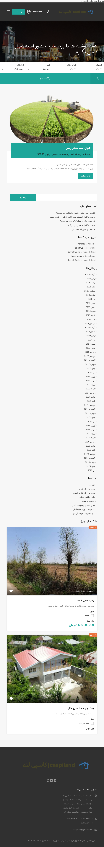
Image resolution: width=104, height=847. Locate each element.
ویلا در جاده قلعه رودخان (80, 708)
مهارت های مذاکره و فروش (84, 513)
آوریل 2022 (90, 376)
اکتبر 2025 (91, 287)
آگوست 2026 (89, 274)
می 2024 (91, 340)
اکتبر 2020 (91, 450)
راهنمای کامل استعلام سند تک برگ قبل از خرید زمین (72, 217)
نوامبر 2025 (90, 282)
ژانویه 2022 (90, 389)
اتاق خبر (92, 485)
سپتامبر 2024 (89, 323)
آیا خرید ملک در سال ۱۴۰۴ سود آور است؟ (77, 221)
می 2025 (91, 299)
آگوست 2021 (89, 409)
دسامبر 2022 (90, 352)
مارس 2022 (90, 380)
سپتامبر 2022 (89, 356)
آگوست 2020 (89, 458)
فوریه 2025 (90, 311)
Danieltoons (76, 256)
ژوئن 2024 (90, 335)
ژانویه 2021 (90, 437)
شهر (48, 65)
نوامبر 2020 (90, 446)
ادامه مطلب (85, 176)
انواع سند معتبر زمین (78, 148)
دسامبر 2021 (90, 393)
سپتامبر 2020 (89, 454)
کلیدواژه (99, 65)
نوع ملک (20, 65)
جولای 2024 (90, 331)
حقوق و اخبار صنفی (60, 154)
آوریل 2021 (90, 425)
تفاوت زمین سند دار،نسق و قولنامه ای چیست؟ (75, 213)
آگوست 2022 (89, 360)
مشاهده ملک (52, 581)
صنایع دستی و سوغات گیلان (83, 505)
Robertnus (78, 248)
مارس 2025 (90, 307)
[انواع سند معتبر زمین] (52, 120)
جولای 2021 (90, 413)
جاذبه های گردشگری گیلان (84, 493)
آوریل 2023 (90, 348)
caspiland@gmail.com (82, 829)
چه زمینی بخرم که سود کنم (83, 229)
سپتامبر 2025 (89, 291)
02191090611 (39, 12)
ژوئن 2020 (90, 466)
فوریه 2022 (90, 384)
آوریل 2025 (90, 303)
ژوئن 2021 (90, 417)
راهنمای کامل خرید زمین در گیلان (80, 225)
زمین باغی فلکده (85, 601)
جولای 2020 (90, 462)
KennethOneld (74, 252)
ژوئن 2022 (90, 368)
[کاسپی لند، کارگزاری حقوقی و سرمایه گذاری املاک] (73, 16)
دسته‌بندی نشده (88, 501)
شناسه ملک (71, 65)
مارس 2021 (90, 429)
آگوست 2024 (89, 327)
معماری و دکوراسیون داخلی (84, 509)
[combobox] (39, 69)
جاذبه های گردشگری (87, 489)
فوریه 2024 (90, 344)
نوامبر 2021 (90, 397)
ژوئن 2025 (90, 295)
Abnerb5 (81, 244)
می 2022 (91, 372)
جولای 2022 (90, 364)
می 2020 (91, 470)
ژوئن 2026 (90, 278)
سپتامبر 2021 (89, 405)
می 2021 (91, 421)
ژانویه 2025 (90, 315)
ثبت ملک (18, 11)
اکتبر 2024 (91, 319)
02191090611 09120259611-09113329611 (80, 821)
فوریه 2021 (90, 433)
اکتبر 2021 (91, 401)
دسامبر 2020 (90, 442)
